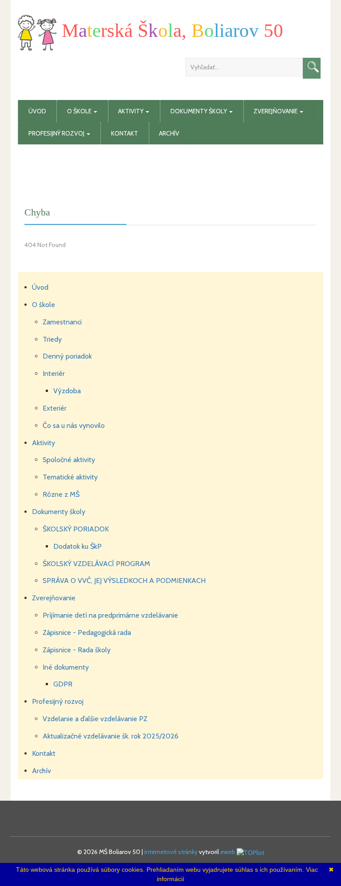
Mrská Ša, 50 (170, 30)
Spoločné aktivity (69, 459)
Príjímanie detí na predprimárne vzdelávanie (110, 615)
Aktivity (43, 443)
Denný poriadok (67, 356)
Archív (169, 133)
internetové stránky (171, 852)
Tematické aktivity (70, 477)
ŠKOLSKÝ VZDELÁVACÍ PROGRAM (96, 563)
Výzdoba (67, 391)
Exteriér (55, 408)
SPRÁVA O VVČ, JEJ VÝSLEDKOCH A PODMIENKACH (124, 580)
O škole (43, 304)
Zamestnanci (62, 322)
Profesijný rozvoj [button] (57, 133)
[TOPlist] (250, 852)
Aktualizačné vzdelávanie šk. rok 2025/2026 (110, 736)
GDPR (62, 684)
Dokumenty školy (58, 511)
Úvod (37, 111)
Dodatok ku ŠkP (77, 546)
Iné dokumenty (66, 667)
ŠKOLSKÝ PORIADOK (76, 529)
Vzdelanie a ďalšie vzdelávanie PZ (95, 718)
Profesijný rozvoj (57, 701)
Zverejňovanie (53, 598)
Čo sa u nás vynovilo (74, 425)
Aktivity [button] (131, 111)
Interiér (54, 373)
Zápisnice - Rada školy (77, 650)
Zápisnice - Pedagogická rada (87, 632)
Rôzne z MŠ (61, 494)
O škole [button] (80, 111)
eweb (227, 852)
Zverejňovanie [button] (276, 111)
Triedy (52, 339)
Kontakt (124, 133)
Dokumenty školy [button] (199, 111)
